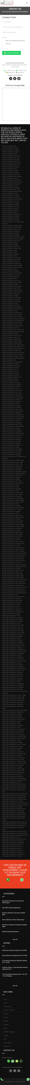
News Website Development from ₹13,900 (14, 955)
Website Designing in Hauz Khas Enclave (13, 329)
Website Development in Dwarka (11, 428)
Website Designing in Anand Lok (11, 305)
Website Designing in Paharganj (10, 254)
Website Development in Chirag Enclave (13, 547)
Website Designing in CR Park (10, 310)
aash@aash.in (11, 72)
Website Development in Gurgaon (11, 382)
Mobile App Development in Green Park (13, 670)
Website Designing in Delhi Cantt (11, 189)
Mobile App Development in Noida (11, 623)
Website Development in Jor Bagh (11, 568)
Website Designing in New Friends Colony (13, 345)
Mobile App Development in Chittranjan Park (14, 780)
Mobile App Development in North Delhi (13, 630)
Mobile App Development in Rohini (11, 740)
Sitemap (5, 1013)
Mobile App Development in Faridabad (12, 619)
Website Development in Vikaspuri (11, 538)
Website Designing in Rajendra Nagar (12, 265)
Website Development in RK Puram (11, 602)
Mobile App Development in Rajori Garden (13, 738)
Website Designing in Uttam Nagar (11, 297)
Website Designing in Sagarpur (10, 276)
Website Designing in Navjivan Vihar (11, 350)
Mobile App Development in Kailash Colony (13, 808)
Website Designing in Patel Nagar (11, 259)
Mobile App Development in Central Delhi (13, 632)
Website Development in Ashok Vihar (12, 409)
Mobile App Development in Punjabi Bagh (13, 735)
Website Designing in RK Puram (10, 367)
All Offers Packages (8, 1032)
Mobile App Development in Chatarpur (12, 852)
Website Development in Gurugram (11, 386)
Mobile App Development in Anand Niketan (13, 778)
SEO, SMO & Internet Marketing (11, 908)
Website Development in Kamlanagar (12, 449)
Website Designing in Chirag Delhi (11, 184)
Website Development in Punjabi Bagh (12, 498)
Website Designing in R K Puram (11, 275)
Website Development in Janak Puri (11, 445)
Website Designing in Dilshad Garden (12, 191)
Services (5, 1017)
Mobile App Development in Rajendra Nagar (14, 736)
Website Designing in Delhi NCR (10, 165)
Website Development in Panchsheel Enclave (14, 587)
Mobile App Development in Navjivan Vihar (13, 825)
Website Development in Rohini (10, 504)
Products (6, 1024)
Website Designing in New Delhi (10, 246)
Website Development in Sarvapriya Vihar (13, 596)
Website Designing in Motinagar (10, 235)
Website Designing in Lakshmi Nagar (12, 225)
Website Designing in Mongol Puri (11, 231)
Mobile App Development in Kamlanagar (13, 683)
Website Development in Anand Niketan (13, 541)
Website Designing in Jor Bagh (10, 333)
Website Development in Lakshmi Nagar (13, 460)
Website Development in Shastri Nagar (12, 521)
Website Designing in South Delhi (11, 155)
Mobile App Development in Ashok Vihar (13, 644)
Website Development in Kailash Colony (13, 570)
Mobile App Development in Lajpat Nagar (13, 697)
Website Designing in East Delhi (10, 157)
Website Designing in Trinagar (10, 295)
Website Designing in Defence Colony (12, 314)
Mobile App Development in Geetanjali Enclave (14, 793)
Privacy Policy (7, 1006)
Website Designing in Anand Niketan (12, 307)
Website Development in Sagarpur (11, 511)
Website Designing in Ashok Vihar (11, 174)
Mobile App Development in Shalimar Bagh (13, 754)
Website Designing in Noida (9, 153)
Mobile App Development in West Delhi (12, 629)
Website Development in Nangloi (11, 479)
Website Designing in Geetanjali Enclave (13, 320)
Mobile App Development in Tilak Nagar (13, 765)
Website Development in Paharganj (11, 488)
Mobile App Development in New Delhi (12, 718)
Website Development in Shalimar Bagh (13, 517)
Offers (5, 1028)
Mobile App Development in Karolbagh (12, 685)
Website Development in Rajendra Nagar (13, 500)
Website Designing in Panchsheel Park (12, 354)
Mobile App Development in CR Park (12, 782)
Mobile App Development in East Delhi (12, 627)
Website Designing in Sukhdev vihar (11, 377)
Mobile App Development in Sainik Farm (13, 752)
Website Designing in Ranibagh (10, 271)
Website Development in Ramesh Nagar (13, 507)
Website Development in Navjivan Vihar (12, 585)
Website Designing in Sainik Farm (11, 280)
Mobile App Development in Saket (11, 750)
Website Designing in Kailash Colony (12, 335)
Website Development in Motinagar (11, 470)
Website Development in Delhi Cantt (12, 424)
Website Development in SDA (10, 594)
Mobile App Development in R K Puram (12, 746)
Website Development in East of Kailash (13, 551)
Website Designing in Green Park (11, 201)
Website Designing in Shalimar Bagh (12, 282)
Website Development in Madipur (11, 477)
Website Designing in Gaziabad (10, 170)
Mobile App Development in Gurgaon (12, 617)
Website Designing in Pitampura (10, 261)
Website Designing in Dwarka (10, 193)
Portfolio (5, 1021)
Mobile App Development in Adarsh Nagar (13, 646)
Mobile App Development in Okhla (11, 723)
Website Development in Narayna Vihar (12, 483)
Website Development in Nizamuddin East (13, 581)
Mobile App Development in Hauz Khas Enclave (15, 803)
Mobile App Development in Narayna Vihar (13, 719)
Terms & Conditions (9, 1010)
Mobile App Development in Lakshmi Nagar (14, 695)
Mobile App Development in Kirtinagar (12, 689)
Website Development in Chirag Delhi (12, 418)
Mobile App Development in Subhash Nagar (14, 761)
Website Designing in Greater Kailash (12, 199)
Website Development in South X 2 (11, 604)
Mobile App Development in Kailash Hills (13, 810)
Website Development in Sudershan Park (13, 526)
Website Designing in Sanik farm (11, 373)
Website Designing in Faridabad (10, 150)
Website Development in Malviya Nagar (13, 577)
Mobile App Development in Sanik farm (12, 850)
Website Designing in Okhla (9, 252)
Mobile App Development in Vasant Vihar (13, 772)
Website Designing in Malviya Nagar (12, 343)
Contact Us (6, 1046)
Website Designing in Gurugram (10, 151)
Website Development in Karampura (12, 452)
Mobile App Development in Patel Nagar (13, 731)
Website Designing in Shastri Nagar (11, 286)
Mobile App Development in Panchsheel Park (14, 831)
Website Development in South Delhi (12, 390)
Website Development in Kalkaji (10, 447)
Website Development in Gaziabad (11, 405)
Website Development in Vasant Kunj (12, 534)
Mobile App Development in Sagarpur (12, 748)
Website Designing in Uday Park (10, 363)
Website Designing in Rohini (9, 269)
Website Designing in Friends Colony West (13, 318)
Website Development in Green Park (12, 435)
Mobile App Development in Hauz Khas (12, 676)
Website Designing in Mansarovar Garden (13, 237)
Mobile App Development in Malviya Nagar (13, 816)
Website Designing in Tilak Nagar (11, 293)
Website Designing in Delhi (9, 146)
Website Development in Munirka (11, 613)
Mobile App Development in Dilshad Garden (14, 661)
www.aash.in (20, 72)
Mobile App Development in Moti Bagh (12, 702)
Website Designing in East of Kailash (12, 316)
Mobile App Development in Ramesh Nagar (14, 744)
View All (15, 939)
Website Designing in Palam (9, 256)
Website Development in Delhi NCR (11, 399)
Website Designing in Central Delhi (11, 163)
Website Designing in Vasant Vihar (11, 301)
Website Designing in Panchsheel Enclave (13, 352)
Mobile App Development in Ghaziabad (12, 666)
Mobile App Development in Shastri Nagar (13, 757)
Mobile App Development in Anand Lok (12, 776)
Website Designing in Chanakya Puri (11, 180)
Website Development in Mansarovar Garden (14, 471)
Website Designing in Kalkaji (9, 212)
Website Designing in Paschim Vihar (11, 257)
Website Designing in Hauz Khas (11, 206)
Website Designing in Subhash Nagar (12, 290)
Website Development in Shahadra (11, 519)
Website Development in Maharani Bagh (13, 576)
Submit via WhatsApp (13, 52)
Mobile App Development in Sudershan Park (14, 763)
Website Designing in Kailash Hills (11, 337)
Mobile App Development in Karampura (13, 687)
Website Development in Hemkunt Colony (13, 560)
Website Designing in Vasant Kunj (11, 299)
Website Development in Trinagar (11, 530)
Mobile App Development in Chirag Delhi (13, 653)
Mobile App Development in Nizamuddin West (14, 824)
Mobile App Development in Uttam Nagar (13, 769)
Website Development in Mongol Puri (12, 466)
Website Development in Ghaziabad (11, 432)
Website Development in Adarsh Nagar (12, 411)
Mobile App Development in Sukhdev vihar (13, 854)
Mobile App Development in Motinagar (12, 704)
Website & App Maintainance (10, 931)
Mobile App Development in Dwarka (12, 663)
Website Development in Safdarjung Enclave (14, 593)
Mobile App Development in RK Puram (12, 844)
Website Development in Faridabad (11, 384)
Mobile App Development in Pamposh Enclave (14, 833)
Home (5, 999)
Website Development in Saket (10, 513)
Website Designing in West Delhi (11, 159)
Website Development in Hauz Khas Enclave (14, 564)
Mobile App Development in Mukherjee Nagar (14, 710)
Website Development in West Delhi (12, 394)
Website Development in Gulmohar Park (13, 558)
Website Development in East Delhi (11, 392)
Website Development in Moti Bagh (11, 468)
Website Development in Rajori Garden (12, 502)
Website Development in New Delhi (11, 481)
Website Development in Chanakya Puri (12, 415)
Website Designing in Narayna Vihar (11, 248)
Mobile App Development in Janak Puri (12, 680)
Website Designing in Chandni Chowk (12, 182)
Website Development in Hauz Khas (12, 441)
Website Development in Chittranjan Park (13, 543)
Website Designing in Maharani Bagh (12, 341)
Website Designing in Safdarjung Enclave (13, 358)
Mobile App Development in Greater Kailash (14, 668)
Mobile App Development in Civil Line (12, 655)
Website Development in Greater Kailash (13, 434)
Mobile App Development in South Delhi (13, 625)
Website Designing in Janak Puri (10, 210)
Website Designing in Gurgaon (10, 148)
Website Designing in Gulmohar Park (12, 324)
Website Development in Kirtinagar (11, 454)
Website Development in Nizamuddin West (13, 583)
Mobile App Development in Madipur (12, 714)
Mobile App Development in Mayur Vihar (13, 712)
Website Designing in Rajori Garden (11, 267)
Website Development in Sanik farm (12, 608)
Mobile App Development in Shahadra (12, 755)
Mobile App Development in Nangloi (12, 716)
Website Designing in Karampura (11, 218)
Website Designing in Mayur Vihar (11, 240)
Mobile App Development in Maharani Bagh (14, 814)
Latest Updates (7, 1042)
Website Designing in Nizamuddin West (12, 348)
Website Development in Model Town (12, 464)
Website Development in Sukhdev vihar (12, 612)
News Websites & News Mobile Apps (13, 919)
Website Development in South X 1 (11, 606)
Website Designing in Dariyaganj (11, 187)
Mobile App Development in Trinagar (12, 767)
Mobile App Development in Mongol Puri (13, 700)
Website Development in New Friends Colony (14, 579)
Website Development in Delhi (10, 381)
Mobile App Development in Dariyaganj (12, 657)
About (5, 1003)
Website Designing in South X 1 (10, 371)
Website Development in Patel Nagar (12, 494)
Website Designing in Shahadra (10, 284)
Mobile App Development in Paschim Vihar (13, 729)
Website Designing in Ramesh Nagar (12, 273)
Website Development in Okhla (10, 487)
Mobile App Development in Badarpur (12, 647)
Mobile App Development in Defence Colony (14, 786)
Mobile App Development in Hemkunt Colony (14, 799)
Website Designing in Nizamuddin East (12, 346)
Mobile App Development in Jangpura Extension (15, 805)
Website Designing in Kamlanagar (11, 214)
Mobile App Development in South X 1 (12, 848)
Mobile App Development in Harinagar (12, 674)
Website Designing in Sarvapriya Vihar (12, 362)
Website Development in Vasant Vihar (12, 536)
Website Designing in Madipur (10, 242)
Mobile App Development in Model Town (13, 699)
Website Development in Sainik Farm (12, 515)
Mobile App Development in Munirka (12, 856)
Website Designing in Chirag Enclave (12, 312)
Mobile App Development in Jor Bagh (12, 807)
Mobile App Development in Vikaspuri (12, 774)
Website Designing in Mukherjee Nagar (12, 239)
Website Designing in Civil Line (10, 186)
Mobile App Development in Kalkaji (11, 682)
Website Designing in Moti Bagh (10, 233)
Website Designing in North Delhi (11, 161)
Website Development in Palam (10, 490)
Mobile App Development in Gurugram (12, 621)
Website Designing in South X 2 (10, 369)
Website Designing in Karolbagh (10, 216)
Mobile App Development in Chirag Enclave (13, 784)
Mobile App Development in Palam (11, 727)
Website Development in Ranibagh (11, 505)
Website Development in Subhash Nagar (13, 524)
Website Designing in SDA (9, 360)
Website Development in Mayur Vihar (12, 475)
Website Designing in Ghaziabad (10, 197)
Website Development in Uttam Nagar (12, 532)
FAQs (5, 1039)
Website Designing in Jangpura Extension (13, 331)
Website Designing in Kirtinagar (10, 220)
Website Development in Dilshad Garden (13, 426)
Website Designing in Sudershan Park (12, 292)
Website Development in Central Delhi (12, 398)
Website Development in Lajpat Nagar (12, 462)
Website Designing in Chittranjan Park (12, 309)
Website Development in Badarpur (11, 413)
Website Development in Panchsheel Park (13, 589)
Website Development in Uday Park (11, 598)
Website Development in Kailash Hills (12, 572)
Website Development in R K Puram (12, 509)
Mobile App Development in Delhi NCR (12, 634)
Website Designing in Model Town (11, 229)
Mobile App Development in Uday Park (12, 841)
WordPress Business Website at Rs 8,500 (14, 950)
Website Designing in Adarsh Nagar (11, 176)
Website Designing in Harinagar (10, 204)
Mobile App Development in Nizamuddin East (14, 822)
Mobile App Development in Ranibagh (12, 742)
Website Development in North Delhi (12, 396)
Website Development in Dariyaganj (12, 422)
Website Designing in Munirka (10, 379)
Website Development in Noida (10, 388)
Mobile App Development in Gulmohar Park (14, 797)
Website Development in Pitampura (11, 496)
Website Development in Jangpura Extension (14, 566)
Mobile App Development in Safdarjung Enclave (15, 835)
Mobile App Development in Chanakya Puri (13, 649)
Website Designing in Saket (9, 278)
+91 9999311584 (9, 70)
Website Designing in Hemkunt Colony (12, 326)
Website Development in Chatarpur (11, 610)
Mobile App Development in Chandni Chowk (14, 651)
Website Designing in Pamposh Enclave (12, 356)
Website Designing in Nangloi (10, 244)
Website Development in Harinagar (11, 439)
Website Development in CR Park (11, 545)
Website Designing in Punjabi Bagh (11, 263)
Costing (5, 1035)
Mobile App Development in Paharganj (12, 725)
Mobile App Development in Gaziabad (12, 640)
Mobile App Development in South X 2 (12, 846)
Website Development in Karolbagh (11, 451)
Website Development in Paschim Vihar (12, 492)
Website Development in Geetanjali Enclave (14, 555)
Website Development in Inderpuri (11, 443)
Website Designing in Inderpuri (10, 208)
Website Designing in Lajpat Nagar (11, 227)
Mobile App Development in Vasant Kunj (13, 771)
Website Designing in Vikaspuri (10, 303)
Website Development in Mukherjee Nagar (13, 473)
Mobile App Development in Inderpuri (12, 678)
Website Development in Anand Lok (12, 540)
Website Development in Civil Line (11, 420)
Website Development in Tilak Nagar (12, 528)
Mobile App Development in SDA (11, 837)
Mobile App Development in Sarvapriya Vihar (14, 839)
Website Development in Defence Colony (13, 549)
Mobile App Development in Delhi (11, 615)
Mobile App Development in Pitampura (12, 733)
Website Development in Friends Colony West (14, 553)
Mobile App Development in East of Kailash (14, 788)
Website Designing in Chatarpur (10, 375)
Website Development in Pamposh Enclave (13, 591)
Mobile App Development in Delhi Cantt (13, 659)
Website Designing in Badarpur (10, 178)
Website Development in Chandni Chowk (13, 417)
